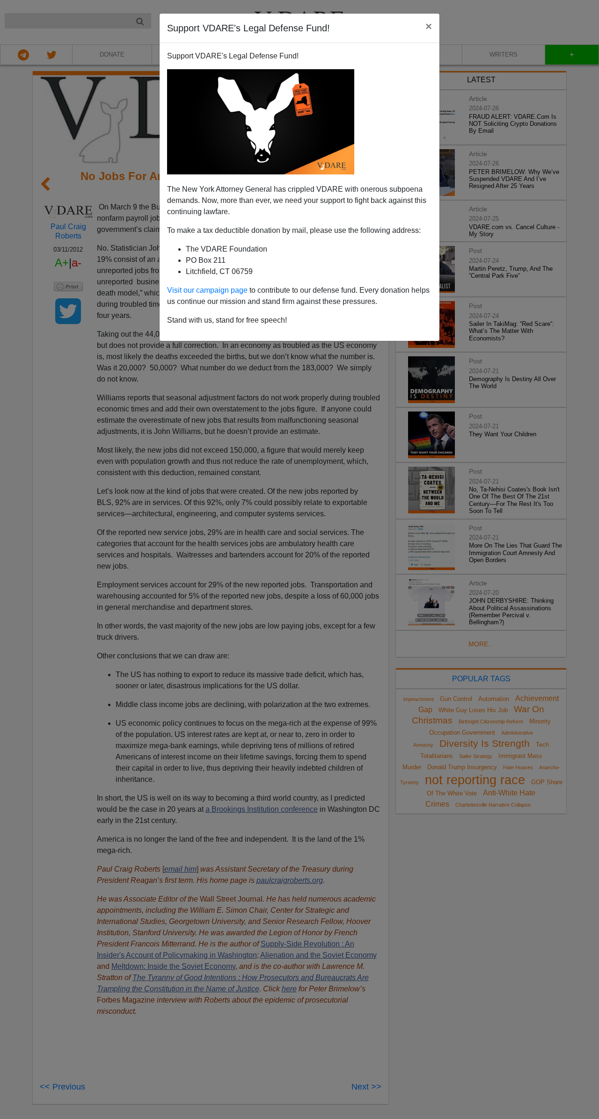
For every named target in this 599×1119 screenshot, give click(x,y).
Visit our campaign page (207, 290)
